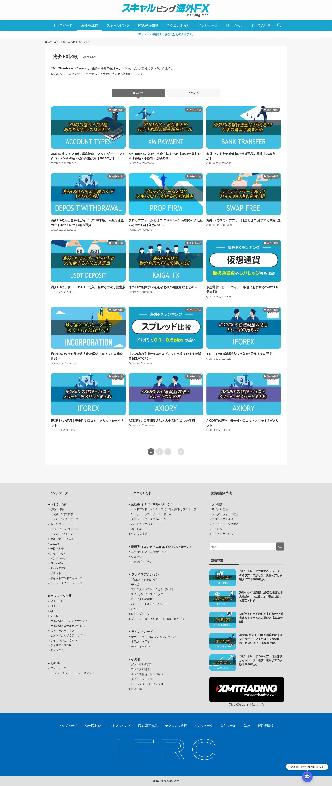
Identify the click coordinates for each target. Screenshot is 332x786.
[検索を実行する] (280, 546)
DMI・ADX (56, 563)
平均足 (135, 584)
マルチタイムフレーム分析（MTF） (152, 589)
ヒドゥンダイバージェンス (66, 583)
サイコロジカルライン (63, 640)
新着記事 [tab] (138, 93)
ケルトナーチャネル (62, 538)
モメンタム (57, 650)
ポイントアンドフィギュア (66, 578)
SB (160, 618)
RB (169, 618)
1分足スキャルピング (144, 579)
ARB (179, 618)
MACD (54, 615)
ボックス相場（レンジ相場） (148, 674)
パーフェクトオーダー (67, 519)
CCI (52, 605)
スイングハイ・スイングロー (148, 594)
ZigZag (54, 543)
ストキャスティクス (62, 630)
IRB (174, 618)
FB (156, 618)
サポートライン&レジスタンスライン (153, 636)
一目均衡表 (57, 548)
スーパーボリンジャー (67, 529)
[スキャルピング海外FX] (166, 10)
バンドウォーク (63, 533)
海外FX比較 (93, 725)
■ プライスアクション (144, 574)
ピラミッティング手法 (225, 524)
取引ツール (228, 725)
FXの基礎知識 (148, 725)
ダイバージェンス (142, 679)
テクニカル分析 (176, 725)
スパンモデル (58, 568)
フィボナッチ (58, 668)
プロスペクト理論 (222, 519)
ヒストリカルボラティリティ (67, 635)
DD (152, 618)
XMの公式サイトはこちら (246, 704)
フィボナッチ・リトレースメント (74, 672)
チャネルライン (140, 646)
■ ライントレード (141, 631)
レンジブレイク (140, 613)
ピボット (55, 573)
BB (164, 618)
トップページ (68, 725)
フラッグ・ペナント (143, 561)
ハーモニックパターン (144, 524)
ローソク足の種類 (142, 599)
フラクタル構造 (140, 669)
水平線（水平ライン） (144, 641)
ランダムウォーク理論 (225, 514)
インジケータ (203, 725)
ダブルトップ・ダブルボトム (148, 519)
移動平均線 (57, 509)
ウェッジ (136, 556)
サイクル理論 (220, 509)
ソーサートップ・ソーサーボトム (151, 514)
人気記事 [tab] (193, 93)
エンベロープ (58, 558)
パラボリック (58, 553)
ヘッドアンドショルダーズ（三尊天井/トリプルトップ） (165, 509)
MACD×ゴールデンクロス (69, 625)
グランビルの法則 (142, 664)
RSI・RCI (56, 600)
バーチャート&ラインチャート (149, 604)
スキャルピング (119, 725)
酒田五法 (136, 529)
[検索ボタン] (279, 25)
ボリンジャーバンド (62, 524)
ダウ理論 (217, 504)
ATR (52, 610)
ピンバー (136, 609)
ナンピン (217, 529)
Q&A (247, 725)
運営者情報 (265, 725)
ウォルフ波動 (139, 533)
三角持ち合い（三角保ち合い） (150, 551)
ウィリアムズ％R (60, 645)
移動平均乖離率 (63, 514)
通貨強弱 (136, 688)
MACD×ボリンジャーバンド (71, 620)
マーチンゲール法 (222, 533)
